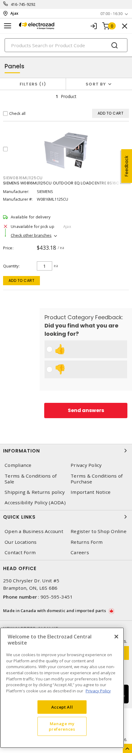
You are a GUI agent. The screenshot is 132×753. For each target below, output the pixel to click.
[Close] (116, 636)
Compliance (18, 465)
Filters (32, 84)
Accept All (62, 707)
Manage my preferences (62, 726)
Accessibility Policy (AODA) (35, 502)
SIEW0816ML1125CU (23, 177)
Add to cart (22, 280)
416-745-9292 (23, 4)
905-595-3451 (57, 597)
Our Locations (21, 542)
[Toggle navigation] (7, 26)
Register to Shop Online (98, 531)
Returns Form (87, 542)
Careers (80, 552)
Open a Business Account (34, 531)
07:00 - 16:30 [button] (111, 13)
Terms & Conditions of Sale (30, 479)
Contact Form (20, 552)
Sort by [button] (96, 84)
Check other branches (31, 235)
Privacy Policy (86, 465)
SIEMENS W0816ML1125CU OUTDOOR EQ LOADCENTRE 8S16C (61, 183)
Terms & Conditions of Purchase (96, 479)
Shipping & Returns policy (35, 492)
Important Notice (91, 492)
